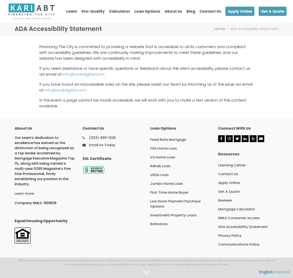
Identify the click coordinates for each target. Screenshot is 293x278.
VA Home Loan (162, 157)
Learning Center (232, 165)
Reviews (225, 200)
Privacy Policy (230, 235)
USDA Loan (159, 174)
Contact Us (228, 174)
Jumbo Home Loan (166, 183)
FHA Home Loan (163, 148)
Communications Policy (239, 244)
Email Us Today (102, 145)
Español (282, 272)
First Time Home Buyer (169, 192)
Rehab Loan (160, 166)
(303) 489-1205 (102, 137)
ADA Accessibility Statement (243, 226)
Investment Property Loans (173, 215)
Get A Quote (229, 191)
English (266, 272)
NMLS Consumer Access (239, 218)
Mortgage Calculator (236, 209)
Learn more (24, 193)
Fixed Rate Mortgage (168, 139)
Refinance (159, 224)
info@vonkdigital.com (83, 74)
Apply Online (229, 182)
